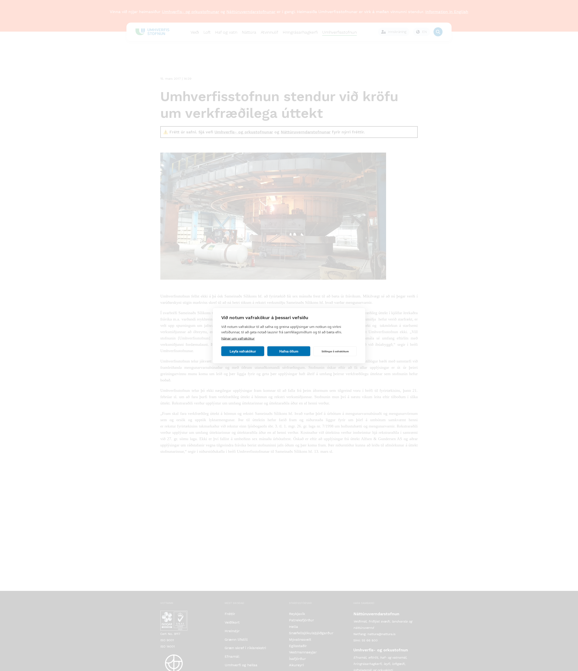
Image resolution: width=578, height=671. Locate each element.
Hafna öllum (288, 351)
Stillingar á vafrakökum (335, 351)
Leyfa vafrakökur (243, 351)
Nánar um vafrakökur (238, 338)
